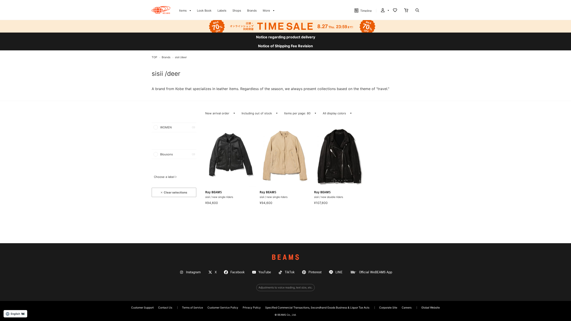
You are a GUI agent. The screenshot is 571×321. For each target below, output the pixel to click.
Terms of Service (192, 307)
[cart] (406, 11)
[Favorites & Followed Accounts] (395, 11)
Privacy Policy (252, 307)
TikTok (290, 272)
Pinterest (315, 272)
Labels (221, 10)
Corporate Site (388, 307)
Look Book (204, 10)
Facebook (237, 272)
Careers (407, 307)
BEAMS (285, 257)
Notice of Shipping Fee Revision (285, 46)
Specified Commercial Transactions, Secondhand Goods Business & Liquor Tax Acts (317, 307)
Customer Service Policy (222, 307)
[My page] (384, 11)
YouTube (265, 272)
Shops (236, 10)
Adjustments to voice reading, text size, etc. (285, 287)
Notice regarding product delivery (285, 37)
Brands (252, 10)
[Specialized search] (417, 11)
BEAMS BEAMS (160, 10)
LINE (339, 272)
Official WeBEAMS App (375, 272)
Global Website (430, 307)
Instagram (193, 272)
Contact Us (165, 307)
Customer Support (142, 307)
